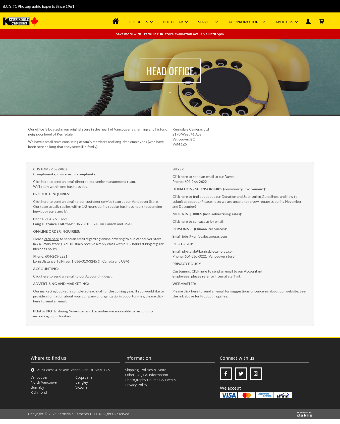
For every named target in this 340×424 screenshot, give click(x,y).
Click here (41, 181)
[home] (21, 21)
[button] (141, 22)
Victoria (81, 387)
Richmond (39, 392)
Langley (81, 382)
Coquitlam (83, 377)
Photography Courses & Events (150, 379)
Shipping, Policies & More (145, 369)
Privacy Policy (136, 384)
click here (51, 239)
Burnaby (37, 387)
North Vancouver (44, 382)
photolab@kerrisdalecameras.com (208, 251)
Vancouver (39, 377)
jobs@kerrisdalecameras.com (205, 236)
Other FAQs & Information (146, 374)
